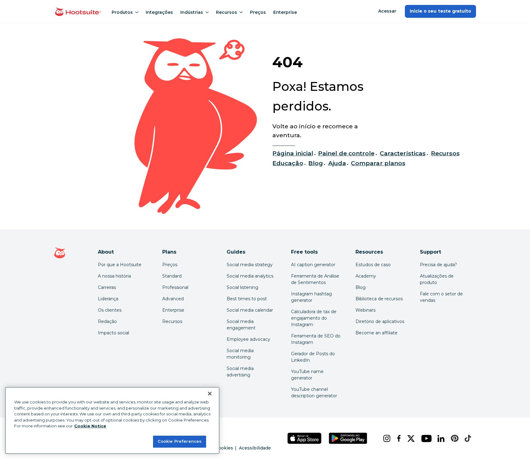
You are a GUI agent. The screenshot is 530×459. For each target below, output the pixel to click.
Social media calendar (250, 310)
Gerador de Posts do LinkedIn (313, 357)
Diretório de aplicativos (379, 321)
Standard (172, 276)
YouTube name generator (307, 375)
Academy (365, 276)
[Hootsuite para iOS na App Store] (304, 438)
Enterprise (285, 12)
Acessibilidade (255, 448)
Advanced (173, 298)
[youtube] (424, 438)
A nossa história (114, 276)
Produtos (122, 12)
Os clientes (109, 310)
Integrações (159, 12)
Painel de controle (346, 153)
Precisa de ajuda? (438, 264)
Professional (175, 287)
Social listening (242, 287)
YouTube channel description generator (314, 393)
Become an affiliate (376, 333)
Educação (287, 163)
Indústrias (191, 12)
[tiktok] (466, 438)
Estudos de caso (373, 264)
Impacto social (113, 333)
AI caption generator (313, 264)
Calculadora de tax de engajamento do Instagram (313, 318)
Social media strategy (250, 264)
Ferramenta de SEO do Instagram (315, 339)
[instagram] (385, 438)
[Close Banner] (210, 393)
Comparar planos (378, 163)
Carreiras (107, 287)
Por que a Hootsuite (119, 264)
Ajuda (337, 163)
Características (403, 153)
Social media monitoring (240, 354)
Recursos (226, 12)
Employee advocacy (248, 339)
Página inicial (292, 153)
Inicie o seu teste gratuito (440, 11)
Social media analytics (250, 276)
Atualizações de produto (437, 279)
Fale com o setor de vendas (441, 297)
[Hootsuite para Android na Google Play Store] (348, 438)
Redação (107, 321)
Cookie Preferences (180, 441)
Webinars (365, 310)
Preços (258, 12)
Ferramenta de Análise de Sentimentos (315, 279)
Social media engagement (241, 325)
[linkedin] (439, 438)
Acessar (387, 11)
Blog (315, 163)
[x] (409, 438)
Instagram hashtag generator (311, 297)
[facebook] (397, 438)
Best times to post (247, 298)
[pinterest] (453, 438)
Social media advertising (240, 372)
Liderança (108, 298)
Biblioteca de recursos (379, 298)
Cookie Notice (90, 425)
